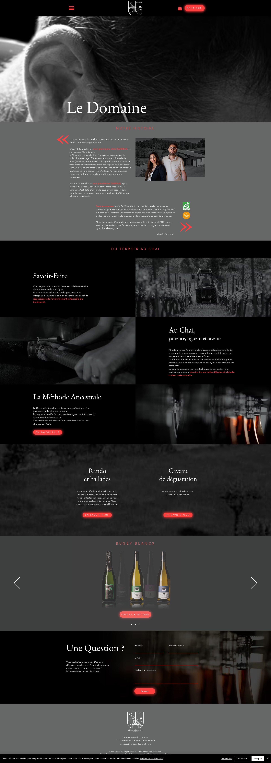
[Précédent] (17, 583)
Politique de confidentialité (151, 758)
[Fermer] (267, 758)
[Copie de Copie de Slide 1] (139, 624)
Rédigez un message (145, 670)
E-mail (138, 658)
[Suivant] (254, 583)
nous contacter (84, 497)
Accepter (258, 758)
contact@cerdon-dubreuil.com (135, 743)
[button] (71, 8)
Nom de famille (176, 645)
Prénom (139, 645)
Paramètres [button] (226, 758)
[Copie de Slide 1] (135, 624)
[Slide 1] (131, 624)
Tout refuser (242, 758)
